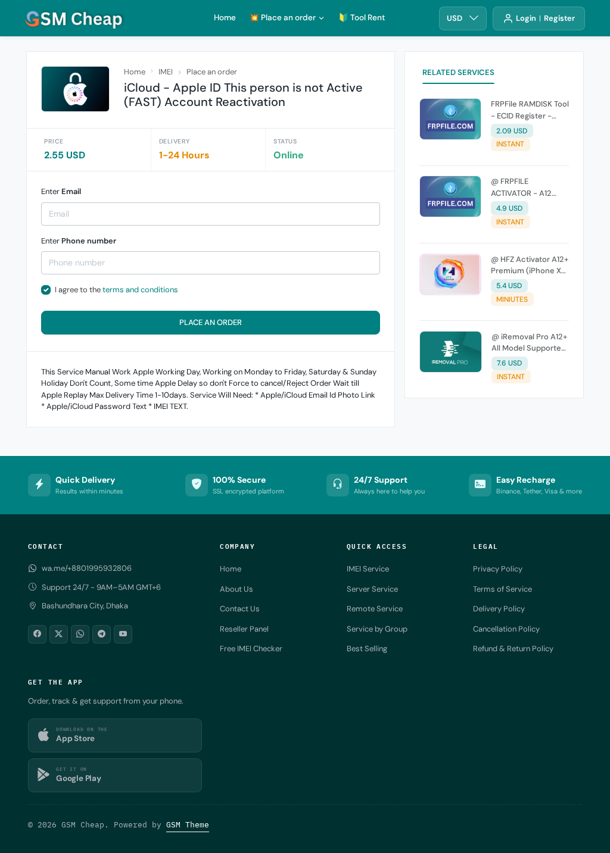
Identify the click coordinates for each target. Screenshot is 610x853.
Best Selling (367, 648)
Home (225, 18)
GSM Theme (187, 825)
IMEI (165, 72)
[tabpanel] (494, 243)
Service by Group (377, 629)
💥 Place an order (282, 18)
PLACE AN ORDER (210, 322)
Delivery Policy (499, 609)
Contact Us (240, 609)
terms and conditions (140, 290)
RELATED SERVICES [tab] (458, 72)
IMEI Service (368, 569)
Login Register (545, 18)
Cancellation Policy (506, 629)
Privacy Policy (497, 569)
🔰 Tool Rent (361, 18)
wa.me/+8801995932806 (87, 568)
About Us (236, 589)
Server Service (372, 589)
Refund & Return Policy (513, 648)
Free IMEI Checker (251, 648)
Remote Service (375, 609)
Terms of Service (502, 589)
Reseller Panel (244, 629)
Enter (61, 191)
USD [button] (454, 18)
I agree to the (116, 290)
